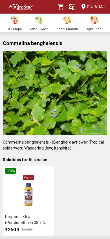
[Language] (72, 6)
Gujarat (96, 7)
